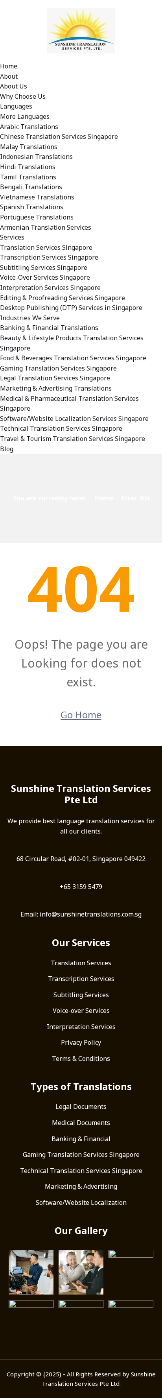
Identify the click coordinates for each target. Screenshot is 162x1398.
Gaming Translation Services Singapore (58, 368)
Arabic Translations (29, 126)
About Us (13, 86)
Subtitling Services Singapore (43, 267)
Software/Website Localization (81, 1202)
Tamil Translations (28, 177)
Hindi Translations (27, 166)
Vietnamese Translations (37, 197)
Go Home (81, 714)
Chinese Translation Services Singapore (59, 136)
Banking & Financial (81, 1138)
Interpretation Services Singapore (50, 287)
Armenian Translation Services (45, 227)
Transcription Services (81, 978)
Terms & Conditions (81, 1058)
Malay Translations (28, 146)
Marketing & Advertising (81, 1186)
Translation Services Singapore (46, 247)
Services (12, 237)
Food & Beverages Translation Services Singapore (73, 358)
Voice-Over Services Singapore (45, 277)
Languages (16, 106)
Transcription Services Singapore (49, 257)
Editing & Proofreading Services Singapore (62, 297)
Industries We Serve (30, 318)
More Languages (25, 116)
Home (8, 66)
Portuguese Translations (37, 217)
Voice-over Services (81, 1010)
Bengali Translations (31, 187)
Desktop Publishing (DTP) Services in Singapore (71, 307)
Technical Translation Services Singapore (61, 428)
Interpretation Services (81, 1026)
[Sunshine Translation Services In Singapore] (81, 30)
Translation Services (81, 963)
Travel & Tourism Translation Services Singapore (72, 438)
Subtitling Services (81, 994)
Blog (6, 448)
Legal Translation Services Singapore (55, 378)
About (9, 76)
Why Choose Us (23, 96)
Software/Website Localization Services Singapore (74, 418)
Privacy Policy (81, 1042)
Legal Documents (81, 1106)
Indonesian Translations (36, 156)
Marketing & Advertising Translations (56, 388)
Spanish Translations (31, 207)
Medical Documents (81, 1122)
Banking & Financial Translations (49, 327)
